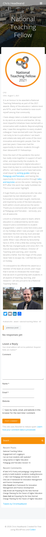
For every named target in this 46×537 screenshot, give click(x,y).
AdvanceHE (8, 321)
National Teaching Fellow (29, 321)
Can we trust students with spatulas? (17, 457)
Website (6, 401)
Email (5, 392)
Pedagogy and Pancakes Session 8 (26, 477)
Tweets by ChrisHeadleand (15, 504)
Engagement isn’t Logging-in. (14, 454)
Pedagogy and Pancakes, (14, 176)
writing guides (23, 173)
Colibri (33, 529)
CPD (4, 92)
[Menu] (41, 3)
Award (16, 321)
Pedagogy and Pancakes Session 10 (16, 463)
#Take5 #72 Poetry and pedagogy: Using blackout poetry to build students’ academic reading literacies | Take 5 (22, 474)
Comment (6, 354)
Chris (5, 96)
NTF (40, 321)
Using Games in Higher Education (15, 460)
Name (5, 383)
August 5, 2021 (13, 96)
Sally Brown (7, 491)
